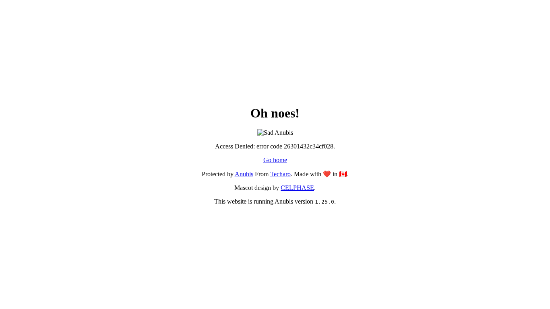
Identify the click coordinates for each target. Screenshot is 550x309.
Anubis (244, 174)
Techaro (280, 174)
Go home (275, 160)
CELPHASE (297, 187)
